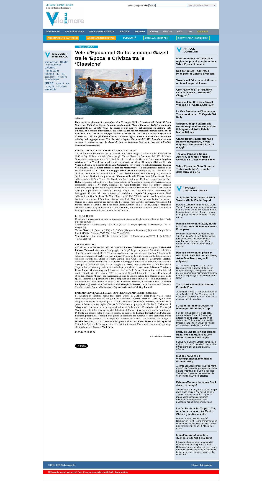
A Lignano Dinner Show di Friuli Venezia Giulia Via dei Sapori (195, 199)
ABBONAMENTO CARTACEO (63, 38)
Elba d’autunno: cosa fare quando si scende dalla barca (194, 436)
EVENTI (154, 31)
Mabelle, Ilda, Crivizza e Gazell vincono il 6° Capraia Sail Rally (195, 103)
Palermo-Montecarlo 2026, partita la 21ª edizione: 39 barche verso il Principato (196, 226)
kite (67, 83)
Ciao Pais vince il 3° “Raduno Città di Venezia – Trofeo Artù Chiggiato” (194, 92)
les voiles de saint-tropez (56, 78)
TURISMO (140, 31)
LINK (179, 31)
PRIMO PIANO (53, 31)
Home (195, 465)
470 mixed (61, 86)
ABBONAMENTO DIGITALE (101, 38)
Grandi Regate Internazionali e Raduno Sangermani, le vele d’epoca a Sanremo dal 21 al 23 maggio (195, 143)
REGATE (167, 31)
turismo (49, 73)
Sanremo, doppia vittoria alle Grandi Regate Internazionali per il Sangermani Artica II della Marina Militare (196, 128)
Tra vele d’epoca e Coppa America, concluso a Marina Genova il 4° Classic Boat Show (195, 156)
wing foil (50, 86)
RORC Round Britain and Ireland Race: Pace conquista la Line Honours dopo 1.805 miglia (196, 334)
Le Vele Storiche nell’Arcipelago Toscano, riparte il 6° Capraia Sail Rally (196, 114)
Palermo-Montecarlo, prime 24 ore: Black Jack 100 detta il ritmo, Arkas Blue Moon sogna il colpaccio (196, 257)
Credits (69, 5)
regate (64, 61)
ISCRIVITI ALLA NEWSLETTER (193, 38)
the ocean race (55, 75)
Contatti (61, 5)
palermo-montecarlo (52, 69)
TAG (189, 31)
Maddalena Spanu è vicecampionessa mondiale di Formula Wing (194, 358)
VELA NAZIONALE (74, 31)
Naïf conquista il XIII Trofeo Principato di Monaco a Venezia (195, 72)
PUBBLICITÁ (129, 38)
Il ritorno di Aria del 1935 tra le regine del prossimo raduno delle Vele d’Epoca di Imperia (196, 61)
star (58, 74)
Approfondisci (121, 472)
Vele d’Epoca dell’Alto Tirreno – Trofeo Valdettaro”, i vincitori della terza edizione (195, 169)
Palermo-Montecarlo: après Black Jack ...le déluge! (196, 384)
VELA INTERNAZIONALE (101, 31)
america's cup (51, 62)
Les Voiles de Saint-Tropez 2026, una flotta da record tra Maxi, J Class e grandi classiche (196, 411)
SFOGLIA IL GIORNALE (156, 38)
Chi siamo (50, 5)
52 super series (53, 65)
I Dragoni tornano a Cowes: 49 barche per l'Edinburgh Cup (194, 307)
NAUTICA (125, 31)
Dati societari (206, 465)
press (49, 83)
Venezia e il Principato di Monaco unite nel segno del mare (196, 81)
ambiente (50, 89)
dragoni (60, 83)
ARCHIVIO (202, 31)
